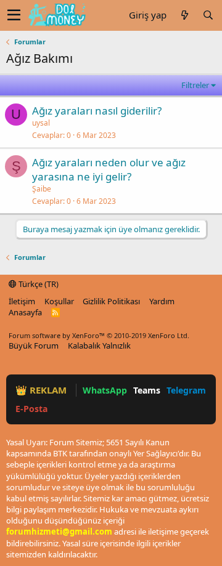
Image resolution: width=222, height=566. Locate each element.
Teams (146, 390)
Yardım (162, 301)
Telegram (186, 390)
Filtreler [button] (195, 85)
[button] (13, 15)
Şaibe (41, 189)
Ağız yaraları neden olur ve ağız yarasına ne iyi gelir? (109, 169)
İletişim (22, 301)
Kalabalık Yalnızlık (99, 345)
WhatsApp (105, 390)
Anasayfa (25, 312)
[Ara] (208, 15)
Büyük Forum (34, 345)
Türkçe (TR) (38, 283)
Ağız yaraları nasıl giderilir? (97, 110)
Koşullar (59, 301)
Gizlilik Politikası (111, 301)
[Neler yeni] (184, 15)
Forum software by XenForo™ (99, 335)
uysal (41, 123)
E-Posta (31, 408)
